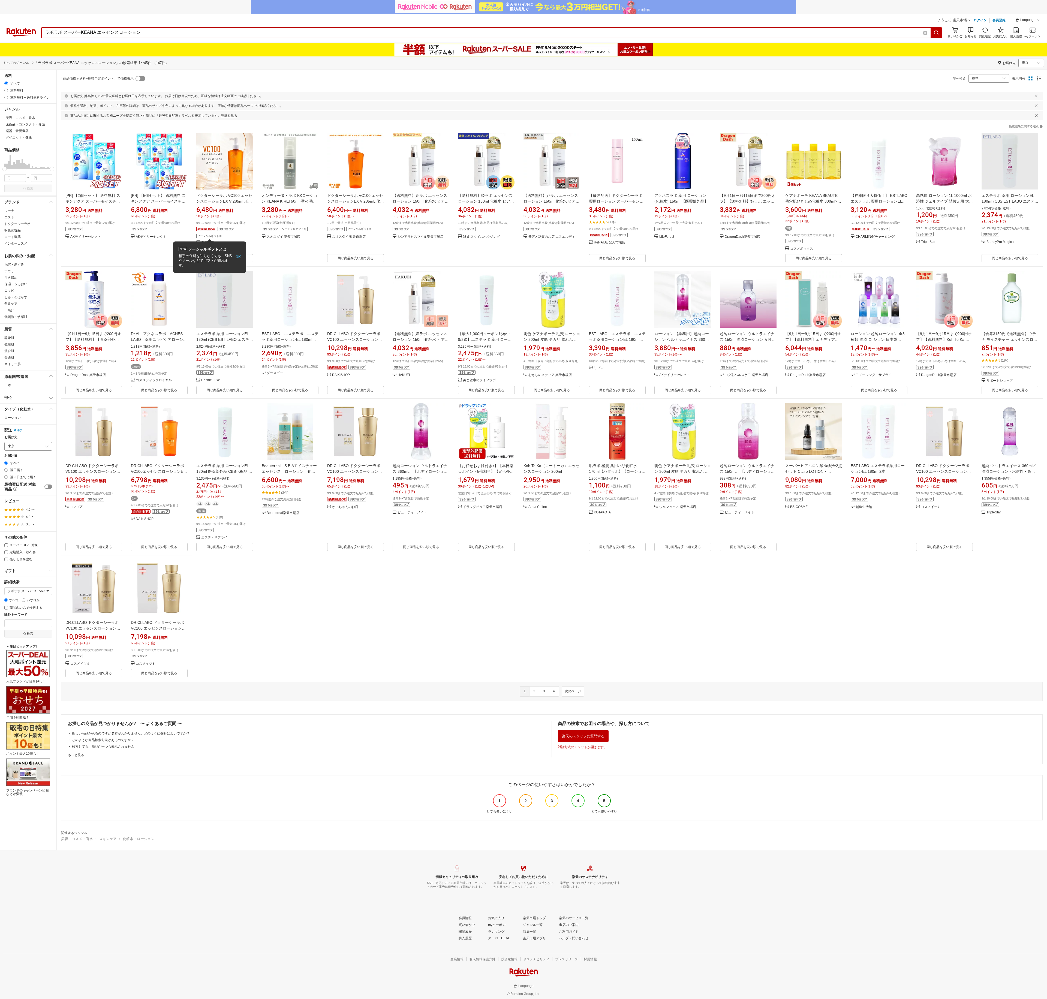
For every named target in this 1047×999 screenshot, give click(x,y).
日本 (7, 385)
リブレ (599, 368)
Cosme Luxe (210, 380)
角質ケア (10, 304)
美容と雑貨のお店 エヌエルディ (551, 237)
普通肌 (9, 357)
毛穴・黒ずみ (14, 264)
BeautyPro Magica (1000, 242)
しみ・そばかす (15, 297)
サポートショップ (999, 381)
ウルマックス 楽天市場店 (677, 507)
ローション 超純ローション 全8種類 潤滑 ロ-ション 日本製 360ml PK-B (878, 339)
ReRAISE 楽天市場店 (609, 242)
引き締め (10, 277)
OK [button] (238, 257)
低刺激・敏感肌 (15, 317)
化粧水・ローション (139, 839)
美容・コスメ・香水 (77, 839)
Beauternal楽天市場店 (283, 513)
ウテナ (9, 211)
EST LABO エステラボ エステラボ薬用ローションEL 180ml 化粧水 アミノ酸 (290, 339)
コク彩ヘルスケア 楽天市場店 (746, 375)
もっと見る (76, 755)
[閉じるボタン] (1036, 96)
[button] (1027, 21)
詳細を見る (229, 116)
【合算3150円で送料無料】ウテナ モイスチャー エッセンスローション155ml (1009, 339)
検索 (30, 188)
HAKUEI (404, 375)
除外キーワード (15, 614)
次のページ (573, 691)
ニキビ (9, 291)
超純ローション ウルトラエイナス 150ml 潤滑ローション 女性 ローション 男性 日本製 (747, 339)
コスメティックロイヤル (154, 380)
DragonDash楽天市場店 (742, 237)
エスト (9, 217)
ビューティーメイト (412, 512)
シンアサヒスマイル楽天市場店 (420, 237)
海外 (20, 430)
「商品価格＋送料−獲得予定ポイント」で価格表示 (97, 78)
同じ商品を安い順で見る (356, 258)
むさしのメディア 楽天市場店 (550, 375)
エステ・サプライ (214, 537)
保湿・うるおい (15, 284)
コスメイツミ (931, 507)
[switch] (48, 487)
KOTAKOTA (602, 512)
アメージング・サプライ (874, 375)
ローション (12, 418)
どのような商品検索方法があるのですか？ (103, 740)
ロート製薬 (12, 237)
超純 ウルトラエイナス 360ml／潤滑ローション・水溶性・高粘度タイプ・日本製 (1009, 471)
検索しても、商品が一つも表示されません (103, 746)
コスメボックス (801, 249)
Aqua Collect (537, 507)
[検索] (936, 32)
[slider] (4, 169)
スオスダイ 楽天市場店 (283, 237)
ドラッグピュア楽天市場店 (482, 507)
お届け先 (10, 437)
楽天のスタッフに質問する (583, 736)
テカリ (9, 271)
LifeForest (666, 237)
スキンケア (108, 839)
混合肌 (9, 351)
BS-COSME (799, 507)
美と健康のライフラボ (479, 380)
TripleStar (928, 242)
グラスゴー (275, 373)
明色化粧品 (12, 230)
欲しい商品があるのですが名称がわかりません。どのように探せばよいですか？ (131, 733)
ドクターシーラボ (17, 224)
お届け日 (10, 456)
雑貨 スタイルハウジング (481, 237)
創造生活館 (864, 507)
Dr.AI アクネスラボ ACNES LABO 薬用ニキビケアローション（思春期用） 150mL (159, 339)
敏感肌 (9, 344)
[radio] (6, 83)
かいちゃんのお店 (345, 507)
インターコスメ (15, 243)
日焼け (9, 310)
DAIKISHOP (341, 375)
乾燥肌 (9, 338)
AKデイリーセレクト (85, 237)
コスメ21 (77, 507)
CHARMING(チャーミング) (875, 237)
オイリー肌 (12, 364)
